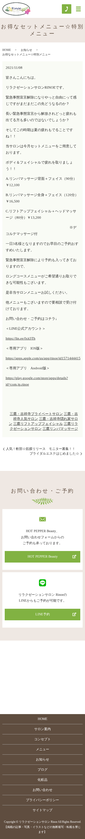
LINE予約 (42, 614)
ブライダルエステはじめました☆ (54, 453)
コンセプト (42, 739)
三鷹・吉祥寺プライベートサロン (36, 414)
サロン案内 (42, 729)
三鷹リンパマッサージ (60, 429)
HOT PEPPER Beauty (43, 556)
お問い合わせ (42, 790)
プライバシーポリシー (42, 800)
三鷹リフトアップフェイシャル (38, 424)
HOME (6, 50)
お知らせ (26, 50)
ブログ (42, 769)
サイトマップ (42, 810)
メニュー (42, 749)
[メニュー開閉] (78, 9)
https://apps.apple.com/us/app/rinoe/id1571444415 (43, 358)
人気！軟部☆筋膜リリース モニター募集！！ (40, 449)
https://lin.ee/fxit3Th (20, 338)
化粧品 (42, 779)
